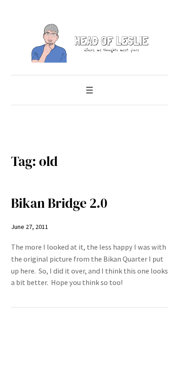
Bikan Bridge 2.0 (59, 203)
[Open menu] (89, 90)
